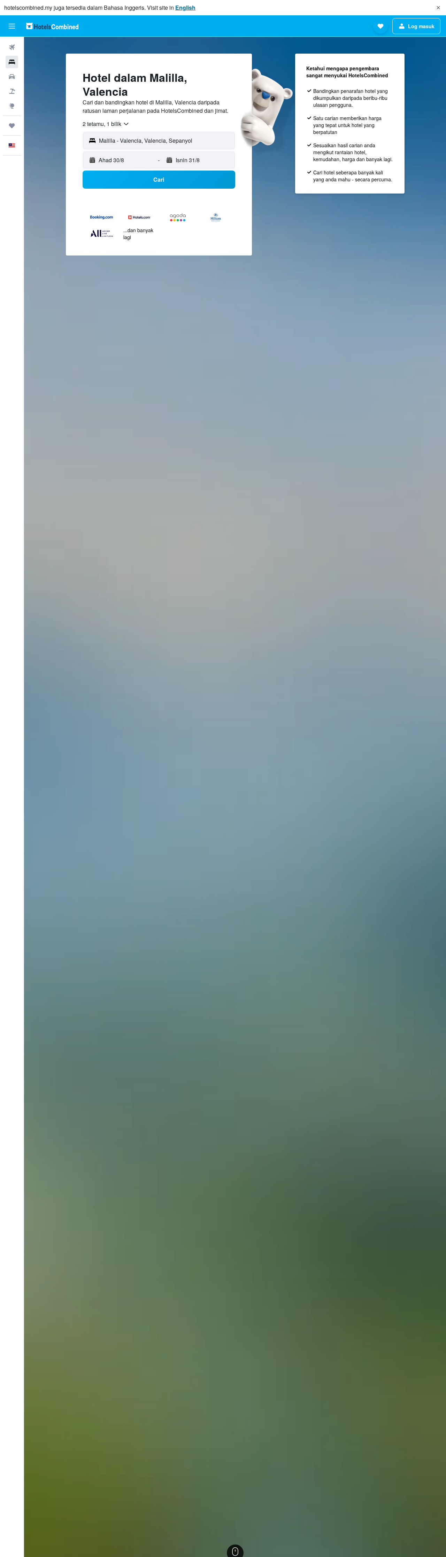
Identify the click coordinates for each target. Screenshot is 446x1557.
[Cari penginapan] (12, 62)
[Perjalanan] (12, 126)
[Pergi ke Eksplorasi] (12, 106)
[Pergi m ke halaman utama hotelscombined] (52, 26)
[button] (438, 7)
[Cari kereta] (12, 77)
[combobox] (106, 123)
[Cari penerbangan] (12, 47)
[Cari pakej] (12, 91)
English (185, 7)
